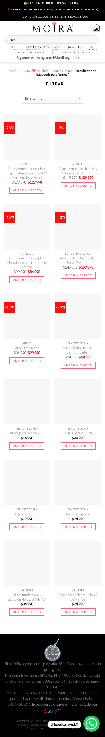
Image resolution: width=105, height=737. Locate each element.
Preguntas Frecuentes (70, 721)
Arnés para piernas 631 (27, 433)
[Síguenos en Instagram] (86, 58)
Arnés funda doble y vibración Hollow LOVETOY (27, 597)
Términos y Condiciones (34, 721)
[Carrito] (96, 28)
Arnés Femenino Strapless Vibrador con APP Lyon (78, 170)
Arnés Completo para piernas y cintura (78, 350)
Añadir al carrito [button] (27, 190)
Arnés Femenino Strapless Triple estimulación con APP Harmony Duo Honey (27, 172)
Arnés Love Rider (27, 348)
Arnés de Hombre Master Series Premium (78, 260)
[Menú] (7, 27)
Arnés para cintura (78, 433)
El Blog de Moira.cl (66, 728)
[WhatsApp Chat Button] (91, 724)
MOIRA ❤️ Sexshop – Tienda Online (46, 71)
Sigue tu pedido (38, 728)
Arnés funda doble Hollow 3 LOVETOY (78, 597)
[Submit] (94, 39)
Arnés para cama (27, 514)
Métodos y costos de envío (33, 724)
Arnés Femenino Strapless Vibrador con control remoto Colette (27, 262)
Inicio (12, 71)
